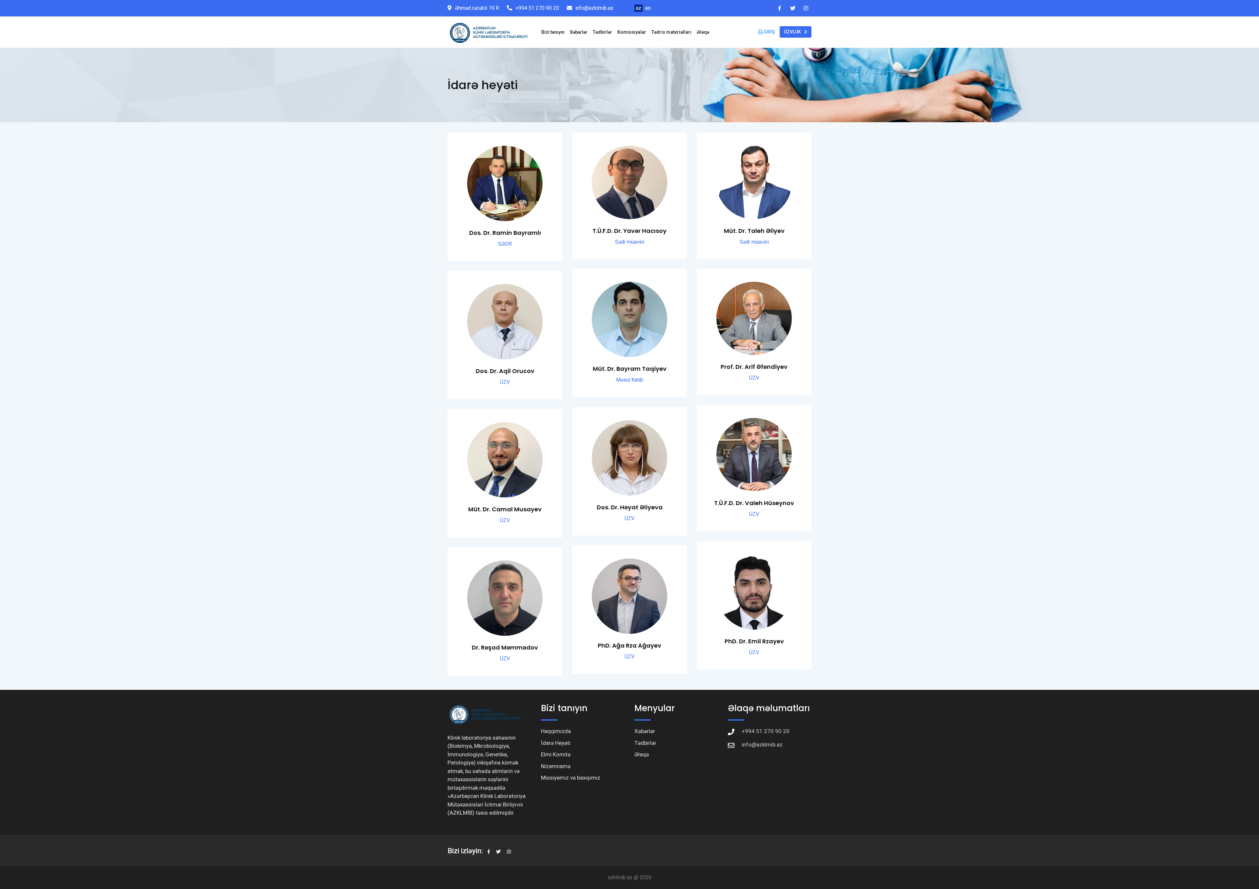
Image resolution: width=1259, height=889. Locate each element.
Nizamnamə (555, 766)
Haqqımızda (556, 731)
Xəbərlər (579, 32)
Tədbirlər (602, 32)
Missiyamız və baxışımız (570, 777)
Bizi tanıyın (553, 32)
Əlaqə (703, 32)
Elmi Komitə (555, 754)
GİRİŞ (769, 31)
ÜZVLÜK (792, 31)
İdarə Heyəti (555, 743)
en (648, 8)
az (638, 8)
